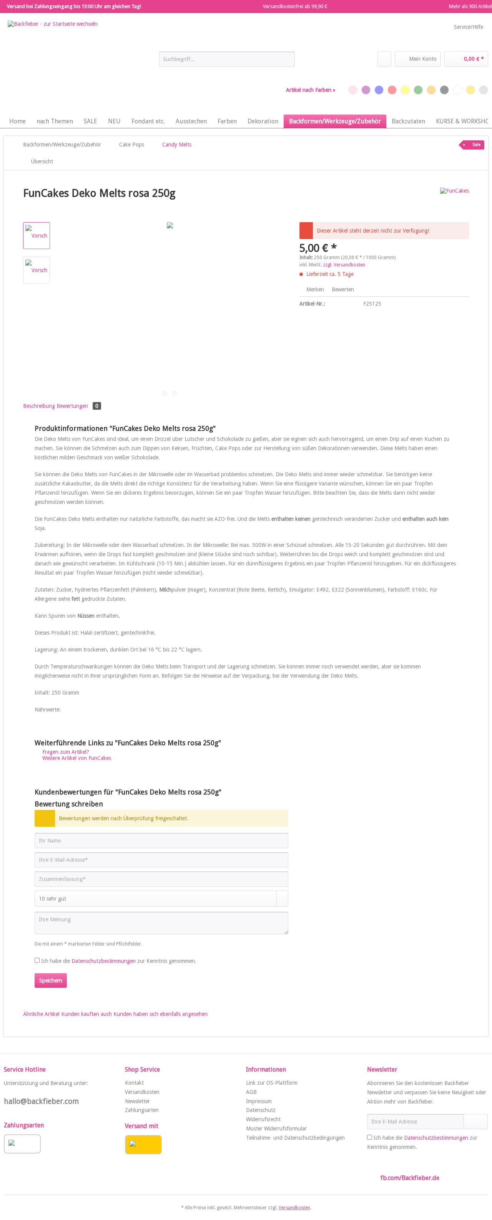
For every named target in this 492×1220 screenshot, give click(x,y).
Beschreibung (39, 406)
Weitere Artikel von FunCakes (76, 758)
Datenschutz (261, 1110)
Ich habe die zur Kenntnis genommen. (118, 961)
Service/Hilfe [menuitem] (468, 27)
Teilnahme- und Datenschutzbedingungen (295, 1138)
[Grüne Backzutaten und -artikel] (418, 90)
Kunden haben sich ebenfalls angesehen (160, 1014)
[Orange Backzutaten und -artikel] (431, 90)
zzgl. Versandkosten (344, 265)
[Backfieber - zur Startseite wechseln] (53, 66)
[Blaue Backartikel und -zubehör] (379, 90)
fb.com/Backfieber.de (410, 1178)
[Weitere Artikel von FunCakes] (454, 201)
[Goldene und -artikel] (470, 90)
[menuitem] (227, 62)
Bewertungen (77, 406)
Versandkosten (142, 1092)
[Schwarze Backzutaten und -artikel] (444, 90)
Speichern (50, 980)
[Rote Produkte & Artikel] (392, 90)
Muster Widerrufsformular (276, 1128)
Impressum (259, 1101)
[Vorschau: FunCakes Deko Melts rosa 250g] (36, 235)
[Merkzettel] (384, 59)
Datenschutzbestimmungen (103, 961)
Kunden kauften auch (86, 1014)
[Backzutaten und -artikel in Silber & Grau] (483, 90)
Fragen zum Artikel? (65, 752)
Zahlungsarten (142, 1110)
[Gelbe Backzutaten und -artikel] (405, 90)
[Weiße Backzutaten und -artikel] (457, 90)
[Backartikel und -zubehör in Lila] (366, 90)
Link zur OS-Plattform (272, 1083)
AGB (251, 1092)
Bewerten (342, 289)
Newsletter (137, 1101)
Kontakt (134, 1083)
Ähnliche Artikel (41, 1014)
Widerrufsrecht (263, 1119)
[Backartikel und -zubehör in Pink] (353, 90)
